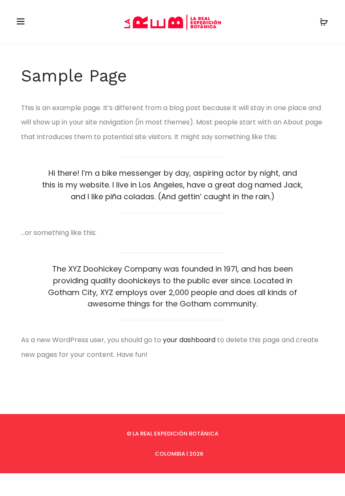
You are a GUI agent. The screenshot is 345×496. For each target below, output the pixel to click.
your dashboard (189, 340)
